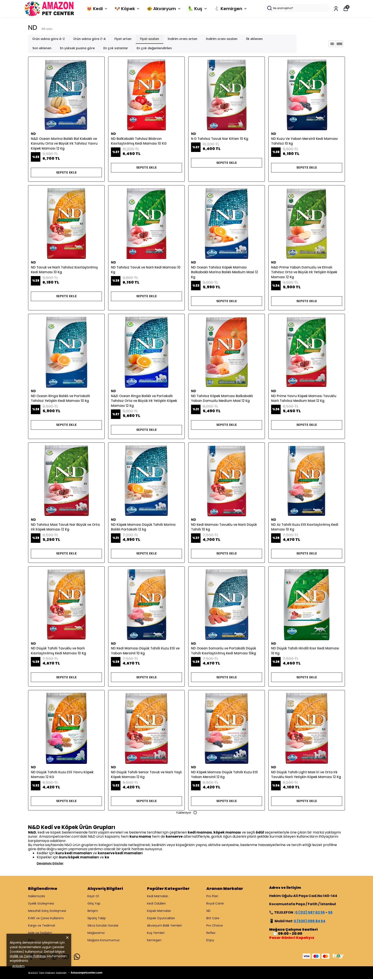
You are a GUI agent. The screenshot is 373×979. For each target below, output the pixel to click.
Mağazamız (96, 933)
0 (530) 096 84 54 (309, 921)
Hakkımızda (36, 896)
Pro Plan (212, 896)
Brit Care (212, 918)
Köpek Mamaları (159, 911)
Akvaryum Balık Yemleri (164, 925)
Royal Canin (215, 903)
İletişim (92, 911)
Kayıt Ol (93, 896)
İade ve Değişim (40, 933)
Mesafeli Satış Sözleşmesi (47, 911)
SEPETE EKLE (66, 172)
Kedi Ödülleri (156, 903)
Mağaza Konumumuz (103, 940)
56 (330, 912)
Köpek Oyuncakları (161, 918)
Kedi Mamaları (157, 896)
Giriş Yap (93, 903)
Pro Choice (214, 925)
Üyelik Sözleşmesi (41, 903)
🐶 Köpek (125, 9)
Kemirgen (154, 940)
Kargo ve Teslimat (41, 925)
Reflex (210, 933)
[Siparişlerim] (336, 8)
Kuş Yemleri (155, 933)
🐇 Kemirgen (228, 9)
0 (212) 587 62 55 (310, 912)
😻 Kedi (95, 9)
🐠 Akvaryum (161, 9)
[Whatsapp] (77, 957)
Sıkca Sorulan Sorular (103, 925)
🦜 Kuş (195, 9)
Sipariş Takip (96, 918)
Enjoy (210, 940)
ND (208, 911)
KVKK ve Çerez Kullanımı (46, 918)
